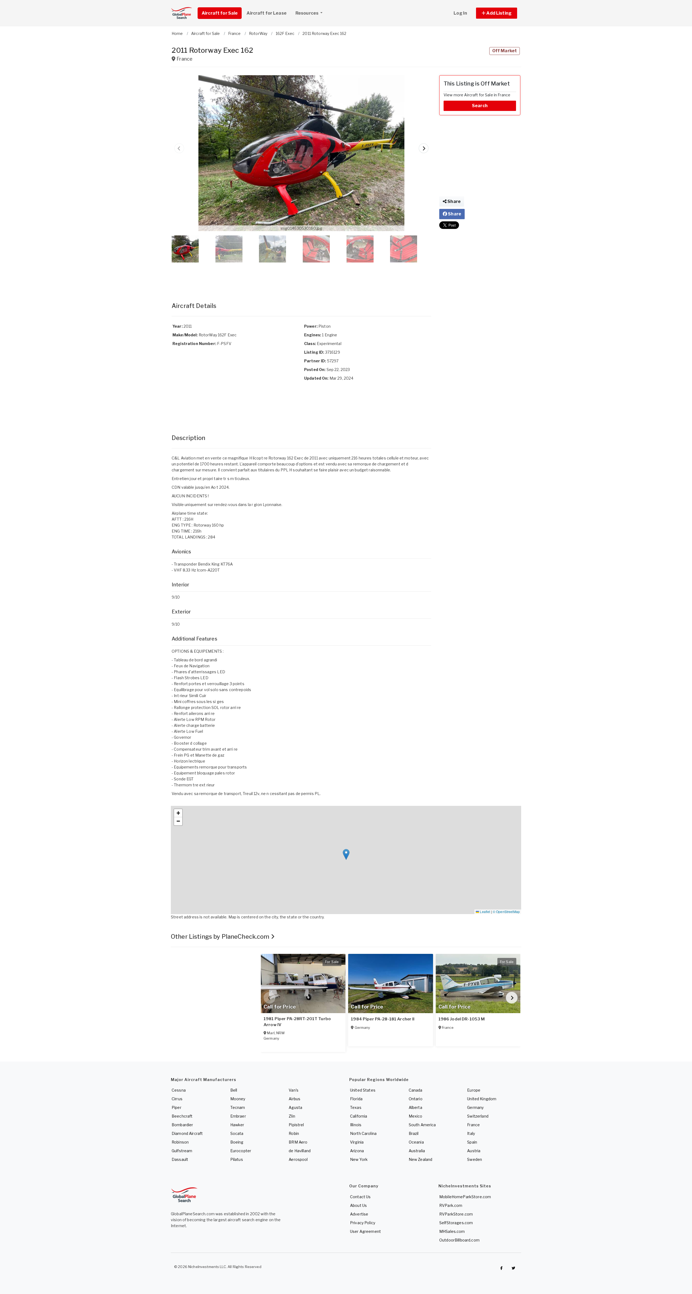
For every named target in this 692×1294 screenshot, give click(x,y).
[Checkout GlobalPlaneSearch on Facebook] (501, 1268)
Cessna (179, 1090)
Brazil (414, 1133)
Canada (415, 1090)
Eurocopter (240, 1150)
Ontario (415, 1098)
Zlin (292, 1116)
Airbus (294, 1098)
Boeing (237, 1142)
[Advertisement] (301, 277)
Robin (294, 1133)
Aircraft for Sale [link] (220, 13)
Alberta (415, 1107)
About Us (358, 1205)
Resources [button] (307, 13)
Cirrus (177, 1098)
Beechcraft (182, 1116)
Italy (471, 1133)
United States (362, 1090)
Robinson (180, 1142)
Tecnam (237, 1107)
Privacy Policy (362, 1222)
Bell (233, 1090)
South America (422, 1124)
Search (480, 105)
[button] (496, 13)
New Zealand (420, 1159)
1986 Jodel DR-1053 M (461, 1019)
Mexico (415, 1116)
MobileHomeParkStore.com (465, 1196)
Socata (237, 1133)
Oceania (416, 1142)
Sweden (474, 1159)
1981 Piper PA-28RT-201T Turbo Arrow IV (297, 1021)
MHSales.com (452, 1231)
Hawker (237, 1124)
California (358, 1116)
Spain (472, 1142)
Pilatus (236, 1159)
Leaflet (484, 911)
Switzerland (477, 1116)
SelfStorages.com (456, 1222)
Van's (293, 1090)
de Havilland (300, 1150)
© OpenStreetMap (506, 911)
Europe (473, 1090)
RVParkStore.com (456, 1214)
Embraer (238, 1116)
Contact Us (360, 1196)
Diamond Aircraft (187, 1133)
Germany (475, 1107)
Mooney (237, 1098)
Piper (176, 1107)
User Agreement (365, 1231)
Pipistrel (296, 1124)
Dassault (180, 1159)
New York (359, 1159)
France (473, 1124)
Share (454, 201)
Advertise (359, 1214)
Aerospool (298, 1159)
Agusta (295, 1107)
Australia (417, 1150)
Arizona (357, 1150)
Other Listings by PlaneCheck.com (221, 936)
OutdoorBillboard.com (459, 1240)
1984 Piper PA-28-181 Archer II (382, 1019)
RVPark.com (450, 1205)
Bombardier (182, 1124)
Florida (356, 1098)
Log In (460, 13)
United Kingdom (481, 1098)
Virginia (357, 1142)
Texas (355, 1107)
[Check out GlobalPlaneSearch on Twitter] (513, 1268)
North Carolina (363, 1133)
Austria (473, 1150)
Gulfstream (182, 1150)
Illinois (355, 1124)
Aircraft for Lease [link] (267, 13)
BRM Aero (298, 1142)
